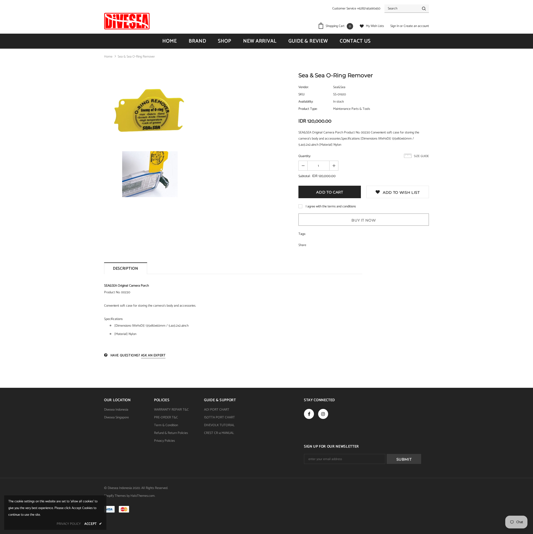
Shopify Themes (115, 495)
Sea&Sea (339, 87)
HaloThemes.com (142, 495)
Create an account (416, 26)
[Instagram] (323, 414)
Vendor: (303, 87)
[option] (150, 136)
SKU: (301, 94)
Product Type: (307, 108)
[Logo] (127, 21)
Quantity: (304, 156)
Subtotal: (304, 176)
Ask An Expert (153, 355)
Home (108, 56)
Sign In (395, 26)
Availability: (305, 101)
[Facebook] (309, 414)
